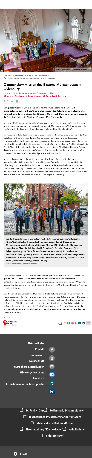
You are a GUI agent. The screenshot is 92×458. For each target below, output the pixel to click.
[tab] (46, 451)
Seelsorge (20, 96)
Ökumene (9, 96)
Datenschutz (36, 360)
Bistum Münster (34, 96)
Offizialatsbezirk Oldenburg (55, 96)
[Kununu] (52, 391)
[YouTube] (52, 358)
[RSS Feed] (52, 400)
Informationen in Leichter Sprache (24, 384)
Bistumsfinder (35, 343)
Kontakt (39, 349)
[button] (5, 101)
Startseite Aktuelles (23, 76)
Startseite (7, 76)
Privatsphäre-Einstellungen (28, 366)
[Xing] (52, 383)
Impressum (37, 355)
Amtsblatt (38, 378)
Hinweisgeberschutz (32, 372)
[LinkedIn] (52, 375)
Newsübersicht (41, 76)
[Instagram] (52, 366)
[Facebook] (52, 349)
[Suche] (60, 324)
